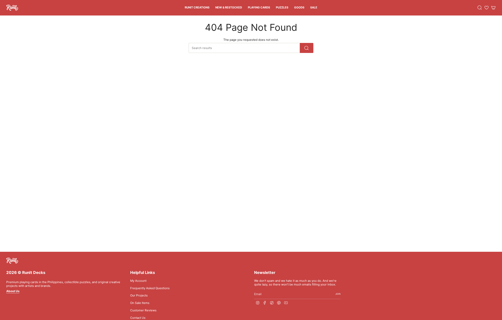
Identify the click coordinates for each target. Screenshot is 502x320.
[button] (197, 8)
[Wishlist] (486, 7)
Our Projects (139, 295)
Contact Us (138, 318)
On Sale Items (139, 303)
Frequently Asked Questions (150, 288)
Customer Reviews (143, 310)
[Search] (306, 48)
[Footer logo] (12, 261)
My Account (138, 281)
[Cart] (493, 7)
